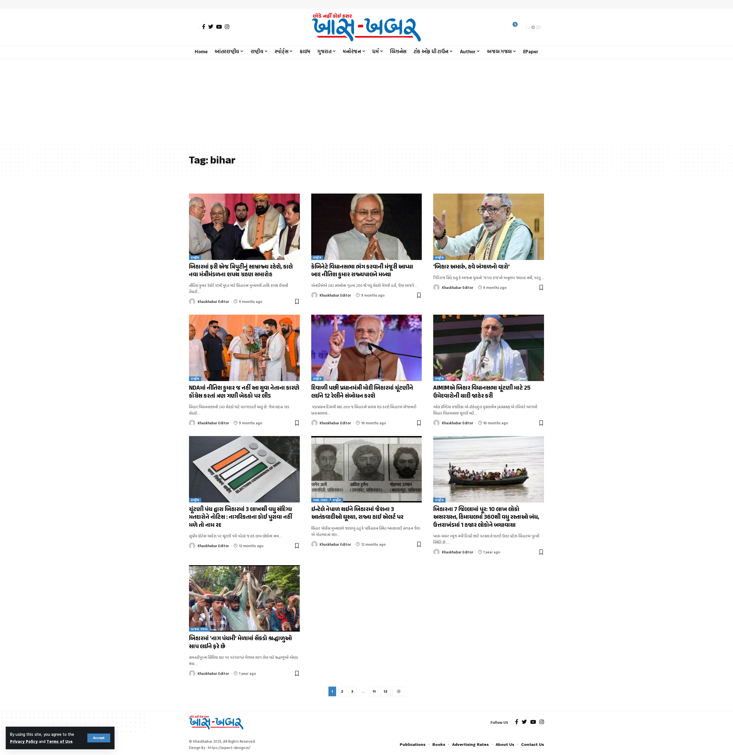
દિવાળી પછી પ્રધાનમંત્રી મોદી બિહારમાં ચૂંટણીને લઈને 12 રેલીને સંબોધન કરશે (362, 392)
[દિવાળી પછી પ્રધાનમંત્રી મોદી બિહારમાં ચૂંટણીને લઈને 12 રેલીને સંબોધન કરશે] (366, 348)
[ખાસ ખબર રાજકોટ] (366, 27)
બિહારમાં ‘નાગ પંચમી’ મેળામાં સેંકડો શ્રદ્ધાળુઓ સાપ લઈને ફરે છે (240, 642)
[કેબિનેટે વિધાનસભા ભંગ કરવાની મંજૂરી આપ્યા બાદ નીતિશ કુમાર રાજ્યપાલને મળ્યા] (366, 227)
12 (385, 691)
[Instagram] (227, 26)
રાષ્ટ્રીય (195, 257)
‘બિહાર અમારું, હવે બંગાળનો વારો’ (471, 267)
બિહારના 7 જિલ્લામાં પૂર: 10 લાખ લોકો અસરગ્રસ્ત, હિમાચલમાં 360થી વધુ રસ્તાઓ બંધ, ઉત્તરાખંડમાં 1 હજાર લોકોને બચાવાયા (486, 517)
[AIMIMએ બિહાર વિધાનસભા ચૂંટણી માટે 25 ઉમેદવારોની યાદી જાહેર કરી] (488, 348)
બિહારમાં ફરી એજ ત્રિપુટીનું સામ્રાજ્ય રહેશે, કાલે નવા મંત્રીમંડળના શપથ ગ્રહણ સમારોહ (241, 271)
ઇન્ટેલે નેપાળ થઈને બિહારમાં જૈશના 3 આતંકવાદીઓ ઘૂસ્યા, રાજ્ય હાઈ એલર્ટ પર (357, 513)
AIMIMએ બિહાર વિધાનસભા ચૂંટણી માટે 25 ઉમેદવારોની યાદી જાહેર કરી (482, 392)
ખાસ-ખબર (320, 500)
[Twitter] (211, 26)
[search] (521, 27)
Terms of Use (59, 741)
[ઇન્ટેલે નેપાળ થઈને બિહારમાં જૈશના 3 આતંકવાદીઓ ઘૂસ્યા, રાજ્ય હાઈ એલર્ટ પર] (366, 469)
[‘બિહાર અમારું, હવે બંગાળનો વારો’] (488, 227)
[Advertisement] (366, 100)
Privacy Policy (24, 741)
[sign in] (194, 27)
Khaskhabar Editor (213, 301)
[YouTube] (219, 26)
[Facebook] (204, 26)
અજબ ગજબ (199, 629)
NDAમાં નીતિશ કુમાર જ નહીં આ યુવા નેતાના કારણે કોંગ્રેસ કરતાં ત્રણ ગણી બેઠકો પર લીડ (244, 392)
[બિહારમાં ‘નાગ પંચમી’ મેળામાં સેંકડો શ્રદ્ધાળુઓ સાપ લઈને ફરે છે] (244, 598)
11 (374, 691)
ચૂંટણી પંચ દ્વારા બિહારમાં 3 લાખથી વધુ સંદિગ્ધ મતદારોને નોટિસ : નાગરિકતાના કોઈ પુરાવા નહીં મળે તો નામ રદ (240, 517)
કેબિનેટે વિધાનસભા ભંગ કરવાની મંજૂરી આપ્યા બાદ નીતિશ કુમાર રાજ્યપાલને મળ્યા (362, 271)
